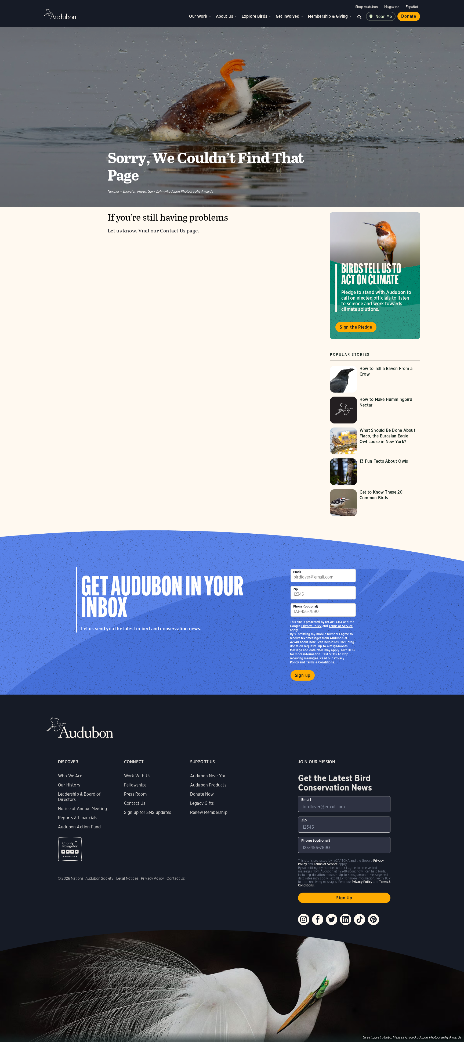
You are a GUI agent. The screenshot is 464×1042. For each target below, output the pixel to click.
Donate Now (202, 794)
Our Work (198, 16)
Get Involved (287, 16)
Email (297, 572)
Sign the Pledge (356, 327)
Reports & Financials (77, 817)
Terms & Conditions (320, 662)
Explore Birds (254, 16)
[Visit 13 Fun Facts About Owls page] (375, 471)
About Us (224, 16)
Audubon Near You (208, 775)
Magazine (391, 7)
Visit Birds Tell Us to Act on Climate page (375, 275)
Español (412, 7)
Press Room (135, 794)
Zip (295, 589)
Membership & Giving (328, 16)
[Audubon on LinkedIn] (345, 919)
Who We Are (70, 775)
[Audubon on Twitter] (331, 919)
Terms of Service (341, 626)
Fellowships (135, 785)
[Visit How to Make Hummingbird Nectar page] (375, 410)
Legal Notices (127, 878)
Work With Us (137, 775)
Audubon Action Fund (79, 826)
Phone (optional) (305, 606)
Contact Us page (179, 231)
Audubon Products (208, 785)
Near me (383, 16)
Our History (69, 785)
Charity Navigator (70, 849)
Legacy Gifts (202, 803)
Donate (408, 16)
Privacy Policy (311, 626)
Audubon (60, 14)
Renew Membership (208, 812)
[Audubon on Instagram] (303, 919)
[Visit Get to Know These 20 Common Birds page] (375, 502)
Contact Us (134, 803)
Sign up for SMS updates (147, 812)
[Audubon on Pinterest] (373, 919)
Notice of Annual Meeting (82, 808)
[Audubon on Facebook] (317, 919)
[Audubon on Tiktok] (359, 919)
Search (359, 16)
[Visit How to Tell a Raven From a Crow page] (375, 379)
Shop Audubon (366, 7)
